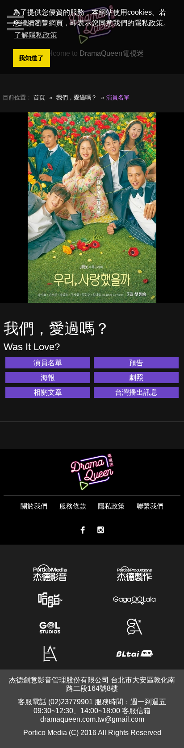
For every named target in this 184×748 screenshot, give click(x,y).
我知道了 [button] (31, 58)
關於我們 (34, 506)
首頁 (39, 97)
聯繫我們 (150, 506)
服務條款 (72, 506)
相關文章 (47, 392)
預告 (136, 363)
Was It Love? (32, 346)
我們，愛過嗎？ (76, 97)
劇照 (136, 377)
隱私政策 (111, 506)
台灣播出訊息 (136, 392)
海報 (48, 377)
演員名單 (47, 363)
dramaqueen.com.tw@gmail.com (92, 719)
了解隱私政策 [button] (35, 35)
